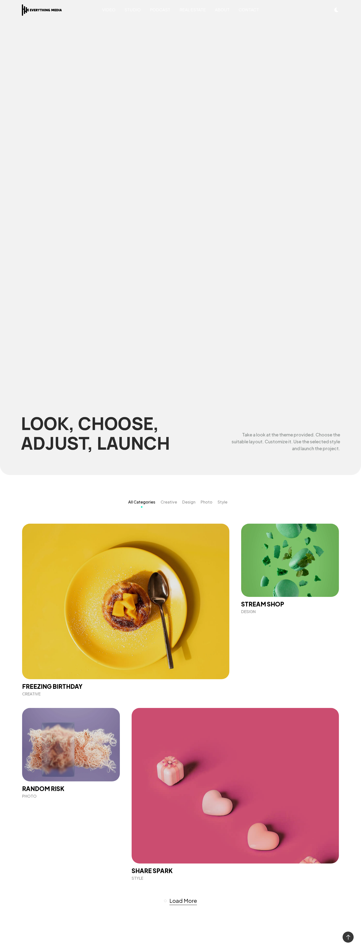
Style (222, 501)
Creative (169, 501)
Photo (206, 501)
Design (188, 501)
